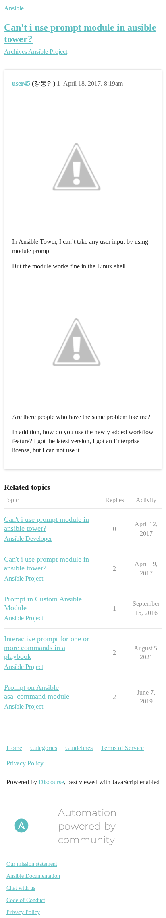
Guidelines (79, 747)
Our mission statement (31, 864)
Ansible (14, 8)
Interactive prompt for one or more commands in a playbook (46, 647)
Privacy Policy (25, 763)
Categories (43, 747)
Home (14, 747)
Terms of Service (122, 747)
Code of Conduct (25, 900)
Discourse (51, 782)
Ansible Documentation (33, 876)
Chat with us (20, 888)
